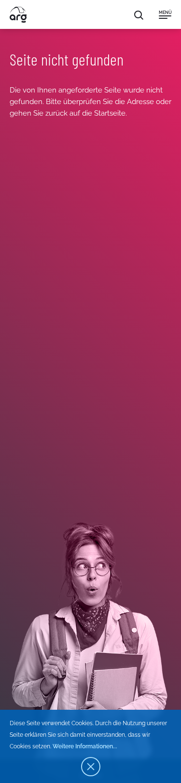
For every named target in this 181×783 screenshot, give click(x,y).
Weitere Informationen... (85, 746)
